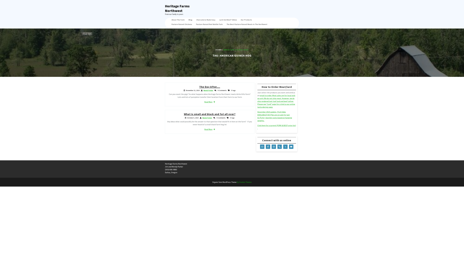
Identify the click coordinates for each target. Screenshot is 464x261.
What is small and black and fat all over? (210, 114)
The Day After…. (209, 86)
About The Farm (178, 20)
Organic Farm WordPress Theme (232, 182)
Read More (208, 102)
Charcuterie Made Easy (205, 20)
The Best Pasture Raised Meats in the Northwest (247, 24)
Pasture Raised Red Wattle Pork (209, 24)
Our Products (246, 20)
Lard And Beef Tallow (228, 20)
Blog (190, 20)
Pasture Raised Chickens (182, 24)
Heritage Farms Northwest (177, 8)
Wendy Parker (208, 90)
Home (219, 50)
